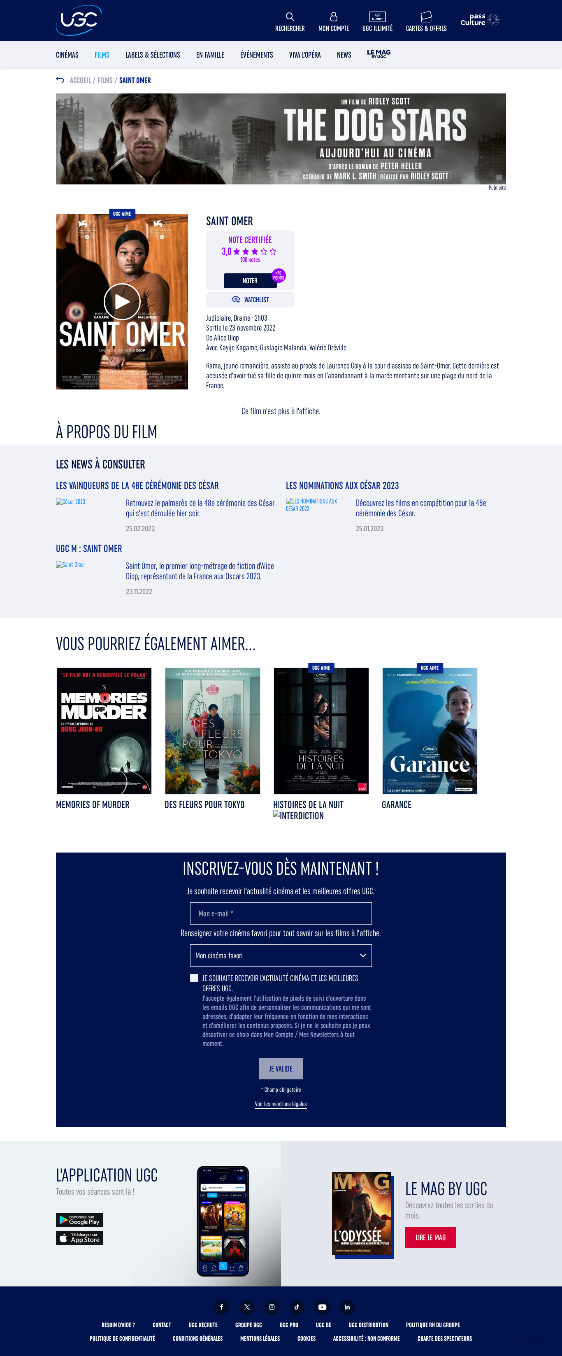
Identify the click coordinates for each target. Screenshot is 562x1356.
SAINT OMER (135, 80)
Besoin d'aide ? (118, 1325)
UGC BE (323, 1325)
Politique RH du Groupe (433, 1325)
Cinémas (67, 55)
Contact (162, 1325)
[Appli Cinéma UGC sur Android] (79, 1219)
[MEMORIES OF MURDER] (104, 730)
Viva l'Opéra (305, 55)
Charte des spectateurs (445, 1338)
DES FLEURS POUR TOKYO (205, 805)
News (344, 55)
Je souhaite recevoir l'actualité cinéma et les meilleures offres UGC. (280, 983)
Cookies (306, 1338)
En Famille (210, 55)
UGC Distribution (368, 1325)
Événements (256, 55)
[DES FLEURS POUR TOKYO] (212, 730)
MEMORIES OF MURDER (93, 805)
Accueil (80, 80)
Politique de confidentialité (122, 1338)
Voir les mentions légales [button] (281, 1104)
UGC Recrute (203, 1325)
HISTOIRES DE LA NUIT (308, 805)
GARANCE (396, 805)
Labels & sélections (152, 55)
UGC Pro (289, 1325)
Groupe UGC (248, 1325)
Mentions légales (260, 1338)
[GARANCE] (430, 730)
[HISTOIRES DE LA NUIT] (321, 730)
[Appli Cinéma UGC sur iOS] (79, 1238)
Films (102, 55)
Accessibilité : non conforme (366, 1338)
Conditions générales (198, 1338)
